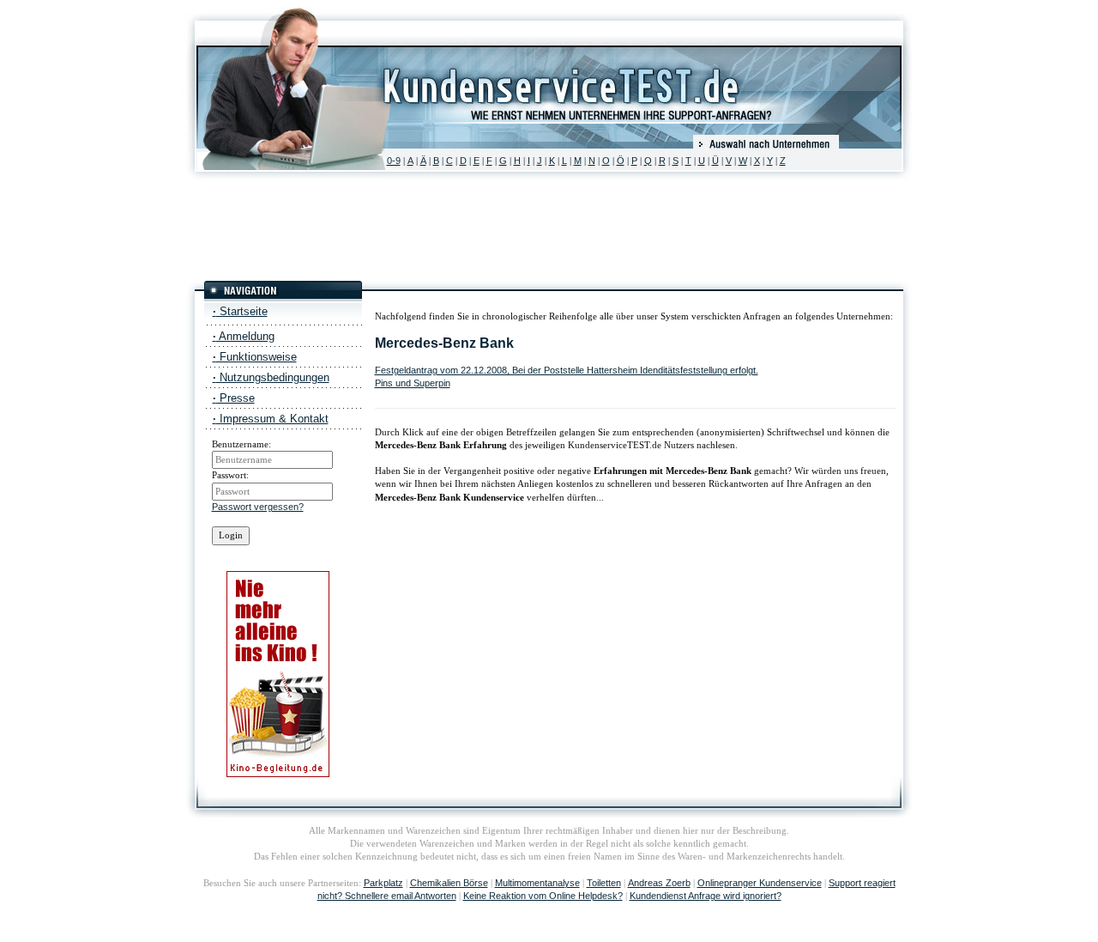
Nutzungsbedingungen (271, 377)
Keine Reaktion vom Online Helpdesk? (543, 895)
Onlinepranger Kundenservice (759, 883)
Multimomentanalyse (537, 883)
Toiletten (604, 883)
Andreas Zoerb (659, 883)
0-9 (394, 160)
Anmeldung (243, 336)
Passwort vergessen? (258, 506)
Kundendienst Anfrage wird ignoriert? (705, 895)
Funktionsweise (255, 356)
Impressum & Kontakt (271, 418)
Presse (234, 398)
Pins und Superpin (412, 383)
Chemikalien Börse (449, 883)
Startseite (240, 311)
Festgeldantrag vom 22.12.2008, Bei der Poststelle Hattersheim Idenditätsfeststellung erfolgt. (566, 370)
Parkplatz (383, 883)
